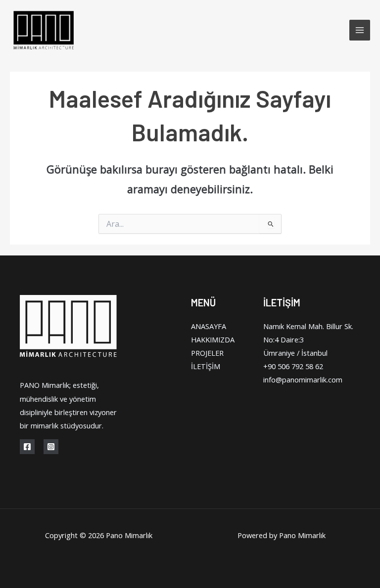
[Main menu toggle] (359, 30)
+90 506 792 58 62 (293, 366)
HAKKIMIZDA (213, 339)
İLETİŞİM (205, 366)
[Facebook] (27, 446)
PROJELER (207, 353)
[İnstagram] (51, 446)
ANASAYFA (208, 326)
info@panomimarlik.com (302, 379)
